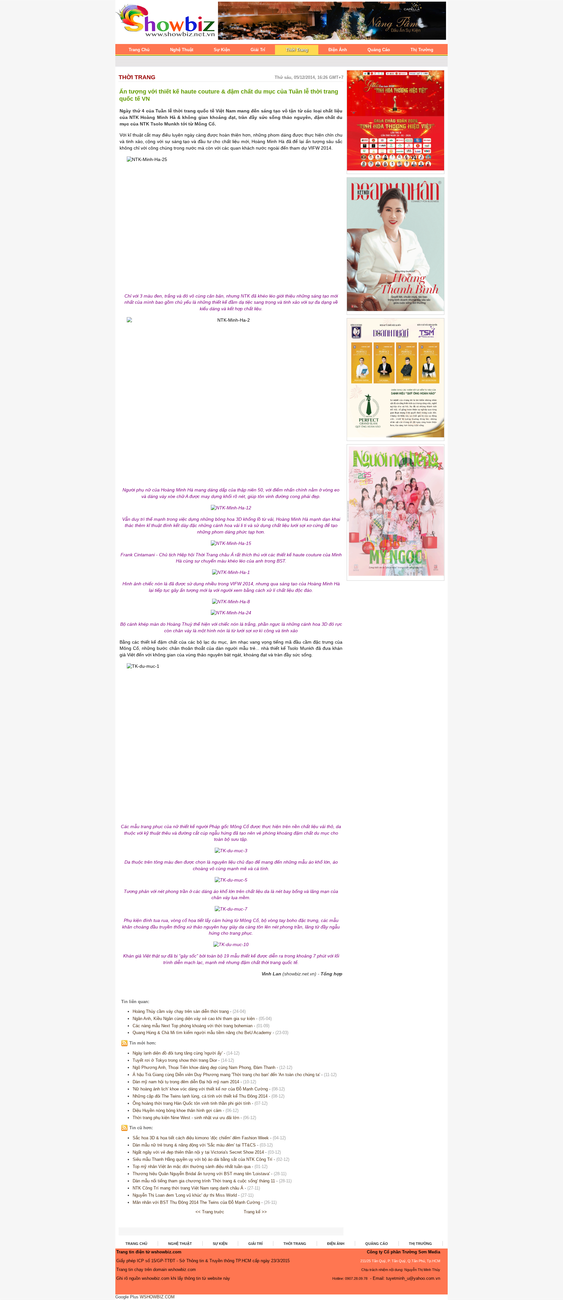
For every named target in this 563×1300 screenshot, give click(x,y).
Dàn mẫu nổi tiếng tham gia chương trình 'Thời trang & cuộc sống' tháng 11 (204, 1180)
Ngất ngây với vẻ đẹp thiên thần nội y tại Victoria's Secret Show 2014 (198, 1152)
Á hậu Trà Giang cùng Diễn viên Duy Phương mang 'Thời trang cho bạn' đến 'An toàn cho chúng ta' (226, 1074)
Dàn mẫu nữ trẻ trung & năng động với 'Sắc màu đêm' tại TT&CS (194, 1145)
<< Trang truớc (209, 1211)
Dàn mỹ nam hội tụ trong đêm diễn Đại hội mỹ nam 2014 (186, 1081)
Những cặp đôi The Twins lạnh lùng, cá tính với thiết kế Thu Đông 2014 (200, 1096)
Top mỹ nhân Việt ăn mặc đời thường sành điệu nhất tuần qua (192, 1166)
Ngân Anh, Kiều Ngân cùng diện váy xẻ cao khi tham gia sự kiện (194, 1018)
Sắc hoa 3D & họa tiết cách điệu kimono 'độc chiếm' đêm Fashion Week (201, 1137)
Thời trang (137, 77)
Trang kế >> (255, 1211)
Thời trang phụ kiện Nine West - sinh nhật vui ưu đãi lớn (186, 1117)
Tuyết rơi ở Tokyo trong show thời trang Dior (175, 1060)
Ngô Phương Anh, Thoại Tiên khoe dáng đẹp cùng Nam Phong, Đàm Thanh (204, 1067)
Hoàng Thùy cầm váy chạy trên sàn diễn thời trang (181, 1011)
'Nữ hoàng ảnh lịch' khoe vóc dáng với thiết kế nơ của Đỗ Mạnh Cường (200, 1089)
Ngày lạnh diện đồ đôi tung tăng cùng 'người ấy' (178, 1053)
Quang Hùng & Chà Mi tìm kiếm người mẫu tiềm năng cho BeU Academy (202, 1032)
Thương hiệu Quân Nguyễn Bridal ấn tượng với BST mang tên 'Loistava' (201, 1173)
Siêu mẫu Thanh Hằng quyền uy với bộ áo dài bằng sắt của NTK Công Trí (202, 1159)
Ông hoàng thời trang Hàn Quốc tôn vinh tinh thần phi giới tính (192, 1103)
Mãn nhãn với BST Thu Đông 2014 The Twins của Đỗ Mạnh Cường (196, 1202)
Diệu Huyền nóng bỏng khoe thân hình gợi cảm (177, 1110)
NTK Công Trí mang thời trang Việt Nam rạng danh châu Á (188, 1188)
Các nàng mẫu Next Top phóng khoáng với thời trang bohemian (193, 1025)
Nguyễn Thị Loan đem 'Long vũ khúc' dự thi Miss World (185, 1195)
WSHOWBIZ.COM (157, 1296)
